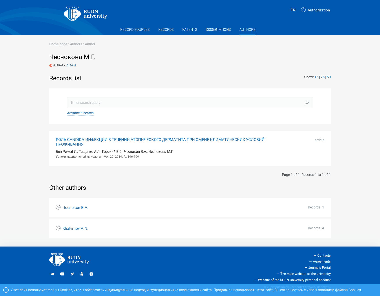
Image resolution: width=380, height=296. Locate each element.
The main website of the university (305, 274)
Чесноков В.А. (75, 207)
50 (329, 77)
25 (323, 77)
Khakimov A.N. (75, 228)
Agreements (322, 261)
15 (316, 77)
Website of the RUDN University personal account (294, 280)
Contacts (324, 256)
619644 (71, 65)
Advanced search (80, 113)
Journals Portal (319, 268)
